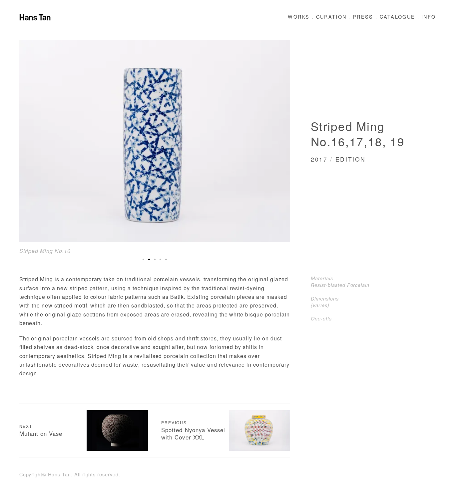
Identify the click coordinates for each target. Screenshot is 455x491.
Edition (350, 159)
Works (299, 16)
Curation (331, 16)
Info (428, 16)
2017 (319, 159)
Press (363, 16)
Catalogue (397, 16)
